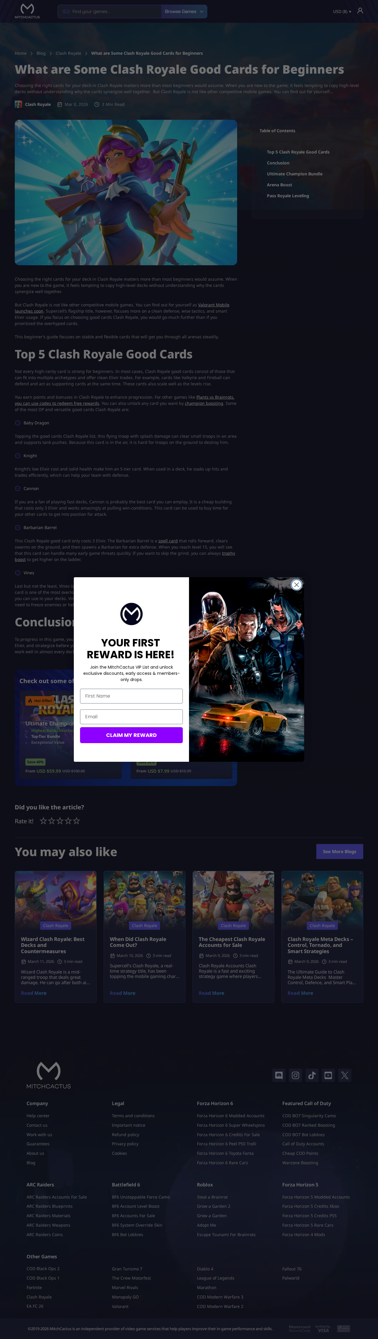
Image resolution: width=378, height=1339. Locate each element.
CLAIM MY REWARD (131, 735)
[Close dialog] (296, 585)
